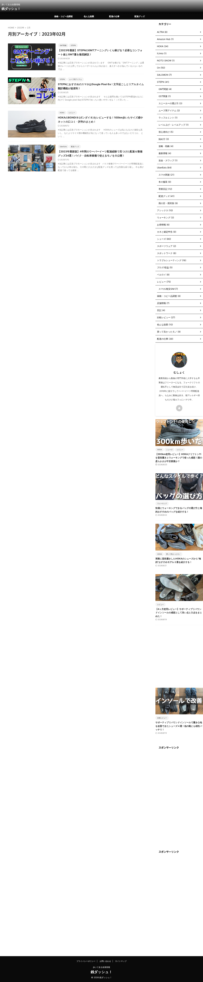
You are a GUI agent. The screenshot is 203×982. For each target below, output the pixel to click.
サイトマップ (121, 961)
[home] (179, 408)
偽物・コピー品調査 (63, 16)
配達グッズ (139, 16)
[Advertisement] (179, 656)
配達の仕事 (114, 16)
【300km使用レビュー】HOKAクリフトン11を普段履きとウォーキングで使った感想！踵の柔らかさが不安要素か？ (178, 458)
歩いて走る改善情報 (101, 967)
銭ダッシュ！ (11, 9)
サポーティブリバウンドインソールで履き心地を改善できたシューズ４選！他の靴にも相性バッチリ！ (178, 726)
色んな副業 (89, 16)
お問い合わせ (105, 961)
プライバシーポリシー (85, 961)
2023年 (20, 27)
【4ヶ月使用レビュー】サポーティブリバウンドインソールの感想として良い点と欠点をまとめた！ (178, 612)
